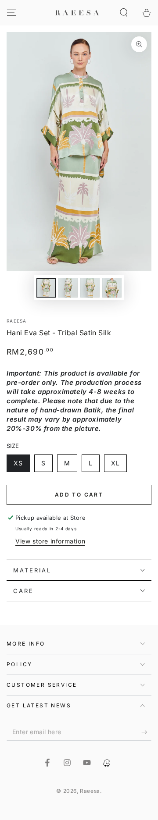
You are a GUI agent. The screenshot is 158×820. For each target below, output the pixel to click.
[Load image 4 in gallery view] (112, 288)
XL (115, 463)
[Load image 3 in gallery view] (90, 288)
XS (18, 463)
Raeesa (17, 320)
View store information (50, 541)
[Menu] (11, 12)
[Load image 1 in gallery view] (46, 288)
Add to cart (79, 494)
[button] (123, 12)
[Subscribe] (146, 732)
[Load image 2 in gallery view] (68, 288)
